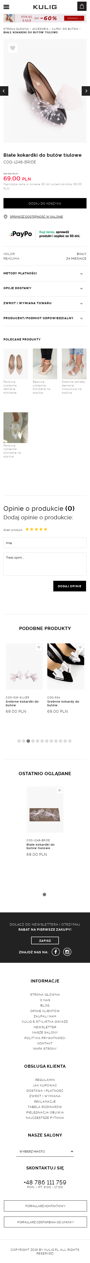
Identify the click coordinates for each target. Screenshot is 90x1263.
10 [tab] (60, 741)
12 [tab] (70, 741)
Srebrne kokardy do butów (63, 703)
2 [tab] (23, 741)
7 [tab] (46, 741)
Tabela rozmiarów (45, 1106)
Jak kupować (45, 1085)
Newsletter (45, 1027)
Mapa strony (45, 1048)
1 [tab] (19, 741)
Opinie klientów (45, 1011)
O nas (45, 1000)
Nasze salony (45, 1032)
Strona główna (45, 994)
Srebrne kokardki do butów (22, 703)
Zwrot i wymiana (45, 1096)
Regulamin (45, 1079)
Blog (45, 1005)
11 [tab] (65, 741)
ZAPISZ (45, 940)
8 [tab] (51, 741)
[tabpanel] (24, 695)
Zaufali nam (45, 1016)
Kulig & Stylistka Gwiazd (45, 1021)
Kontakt (45, 1043)
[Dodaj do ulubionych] (39, 647)
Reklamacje (45, 1101)
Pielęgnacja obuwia (45, 1112)
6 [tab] (42, 741)
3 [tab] (28, 741)
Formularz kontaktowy (45, 1206)
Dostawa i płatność (45, 1090)
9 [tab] (56, 741)
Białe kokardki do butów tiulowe (41, 846)
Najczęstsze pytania (45, 1117)
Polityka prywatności (45, 1038)
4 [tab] (33, 741)
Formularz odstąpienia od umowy (45, 1222)
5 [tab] (37, 741)
